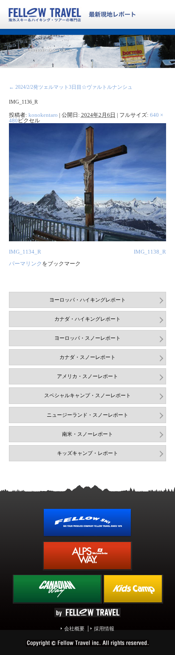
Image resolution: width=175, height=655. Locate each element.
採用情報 (104, 629)
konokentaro (43, 115)
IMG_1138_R (150, 251)
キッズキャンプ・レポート (87, 453)
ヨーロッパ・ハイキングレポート (87, 300)
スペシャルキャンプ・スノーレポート (87, 395)
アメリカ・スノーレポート (87, 376)
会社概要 (74, 629)
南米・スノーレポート (87, 434)
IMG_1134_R (25, 251)
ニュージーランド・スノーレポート (87, 415)
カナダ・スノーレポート (87, 357)
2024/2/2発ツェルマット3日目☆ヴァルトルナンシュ (71, 87)
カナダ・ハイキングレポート (87, 319)
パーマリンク (25, 263)
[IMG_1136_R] (88, 240)
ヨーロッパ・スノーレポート (87, 338)
